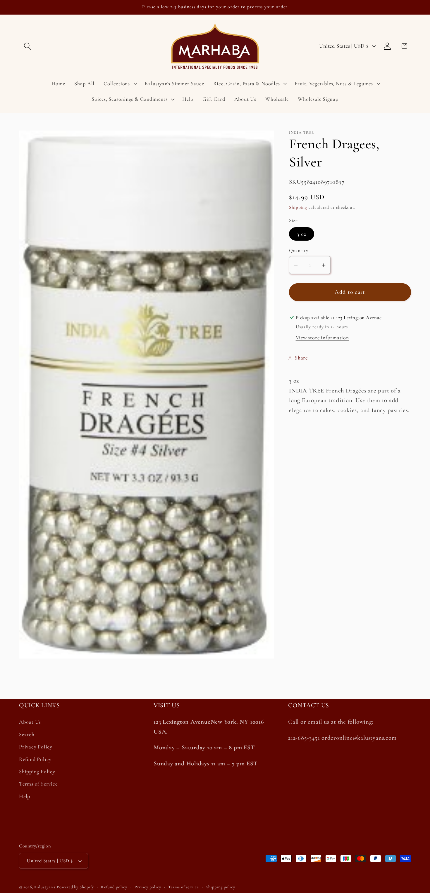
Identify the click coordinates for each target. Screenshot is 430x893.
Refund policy (114, 887)
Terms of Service (38, 784)
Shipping (298, 207)
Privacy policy (148, 887)
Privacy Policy (35, 746)
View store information (322, 338)
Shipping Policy (37, 771)
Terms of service (183, 887)
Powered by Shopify (75, 887)
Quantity (298, 251)
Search (27, 734)
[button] (27, 46)
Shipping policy (220, 887)
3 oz (301, 234)
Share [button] (301, 358)
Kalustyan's (44, 887)
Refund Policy (35, 759)
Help (24, 796)
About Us (30, 722)
